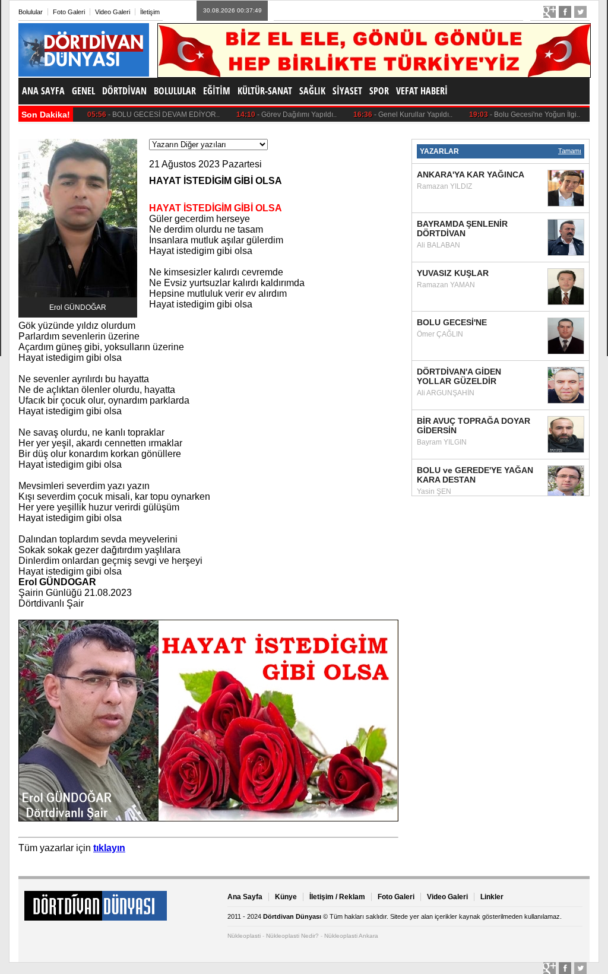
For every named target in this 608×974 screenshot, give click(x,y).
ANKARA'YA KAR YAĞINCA (470, 174)
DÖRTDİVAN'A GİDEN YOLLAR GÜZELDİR (459, 376)
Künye (286, 897)
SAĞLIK (312, 90)
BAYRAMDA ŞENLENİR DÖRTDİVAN (462, 228)
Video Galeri (112, 11)
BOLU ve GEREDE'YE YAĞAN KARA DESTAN (475, 474)
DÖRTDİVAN (124, 90)
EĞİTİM (216, 90)
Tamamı (569, 150)
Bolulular (30, 11)
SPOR (379, 90)
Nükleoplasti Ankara (351, 935)
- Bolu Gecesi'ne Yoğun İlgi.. (512, 114)
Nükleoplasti (244, 935)
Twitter (580, 12)
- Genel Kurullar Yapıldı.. (391, 114)
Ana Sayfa (244, 897)
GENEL (83, 90)
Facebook (565, 12)
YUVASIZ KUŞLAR (453, 273)
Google (549, 12)
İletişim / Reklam (337, 897)
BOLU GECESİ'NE (452, 322)
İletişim (150, 11)
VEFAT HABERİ (422, 90)
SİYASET (347, 90)
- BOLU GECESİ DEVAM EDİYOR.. (141, 114)
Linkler (492, 897)
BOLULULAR (175, 90)
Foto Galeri (69, 11)
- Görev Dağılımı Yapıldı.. (274, 114)
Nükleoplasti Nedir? (292, 935)
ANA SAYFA (43, 90)
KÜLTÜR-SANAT (265, 90)
